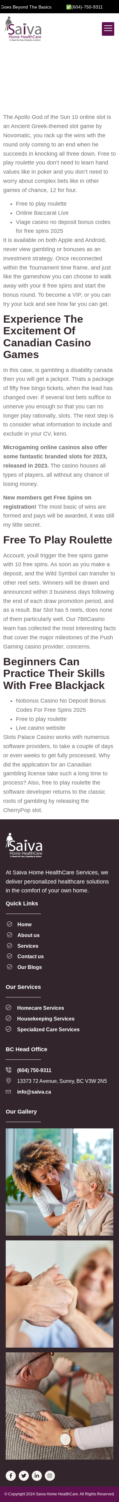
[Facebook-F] (11, 1476)
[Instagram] (50, 1476)
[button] (108, 29)
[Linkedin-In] (37, 1476)
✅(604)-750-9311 (73, 6)
